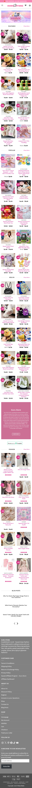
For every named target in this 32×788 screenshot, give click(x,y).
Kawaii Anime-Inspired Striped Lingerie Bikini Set (8, 471)
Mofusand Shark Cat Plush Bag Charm (24, 70)
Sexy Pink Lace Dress (8, 497)
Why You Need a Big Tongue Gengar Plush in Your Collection (16, 596)
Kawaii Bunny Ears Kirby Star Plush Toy (24, 270)
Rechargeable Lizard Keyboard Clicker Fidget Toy (24, 94)
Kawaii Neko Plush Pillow (8, 247)
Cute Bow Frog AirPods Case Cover (8, 118)
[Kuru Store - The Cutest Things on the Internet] (15, 5)
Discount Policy (6, 692)
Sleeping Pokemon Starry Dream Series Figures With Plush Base (23, 173)
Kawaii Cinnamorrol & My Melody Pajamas (24, 223)
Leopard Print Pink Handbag (23, 141)
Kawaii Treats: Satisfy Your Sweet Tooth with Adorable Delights (16, 615)
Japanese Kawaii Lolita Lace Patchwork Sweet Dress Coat (24, 577)
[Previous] (15, 623)
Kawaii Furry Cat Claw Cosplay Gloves (8, 47)
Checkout (4, 730)
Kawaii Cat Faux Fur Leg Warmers (23, 118)
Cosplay (14, 423)
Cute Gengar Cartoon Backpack (24, 47)
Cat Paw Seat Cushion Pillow (23, 197)
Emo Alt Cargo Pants (24, 469)
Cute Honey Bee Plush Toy (8, 70)
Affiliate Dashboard (7, 679)
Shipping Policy (6, 666)
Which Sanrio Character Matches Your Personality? (16, 606)
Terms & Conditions (7, 663)
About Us (4, 688)
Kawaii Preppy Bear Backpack (8, 270)
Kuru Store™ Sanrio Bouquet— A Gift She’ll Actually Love (8, 172)
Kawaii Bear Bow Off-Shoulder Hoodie (8, 142)
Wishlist (4, 723)
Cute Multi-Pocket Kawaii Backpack (23, 298)
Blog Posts (4, 707)
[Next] (17, 623)
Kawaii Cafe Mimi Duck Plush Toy (8, 222)
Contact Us (5, 704)
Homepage (4, 717)
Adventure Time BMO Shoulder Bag (23, 247)
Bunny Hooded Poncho (8, 549)
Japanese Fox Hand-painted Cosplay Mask (8, 198)
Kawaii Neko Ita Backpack (8, 298)
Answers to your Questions (10, 698)
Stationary (13, 422)
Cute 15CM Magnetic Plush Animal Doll (8, 93)
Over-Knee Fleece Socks (24, 498)
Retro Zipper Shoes (23, 548)
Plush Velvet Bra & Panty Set (8, 524)
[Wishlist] (25, 5)
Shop (3, 701)
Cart (2, 726)
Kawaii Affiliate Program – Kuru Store (13, 676)
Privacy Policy (6, 673)
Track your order (6, 733)
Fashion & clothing (17, 420)
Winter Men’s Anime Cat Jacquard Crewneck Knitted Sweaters (24, 394)
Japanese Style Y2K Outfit (23, 524)
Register (4, 695)
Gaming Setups (24, 422)
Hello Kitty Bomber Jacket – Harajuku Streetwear (8, 576)
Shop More (27, 26)
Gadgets (23, 423)
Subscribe (6, 766)
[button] (2, 5)
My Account (5, 720)
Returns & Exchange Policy (10, 669)
